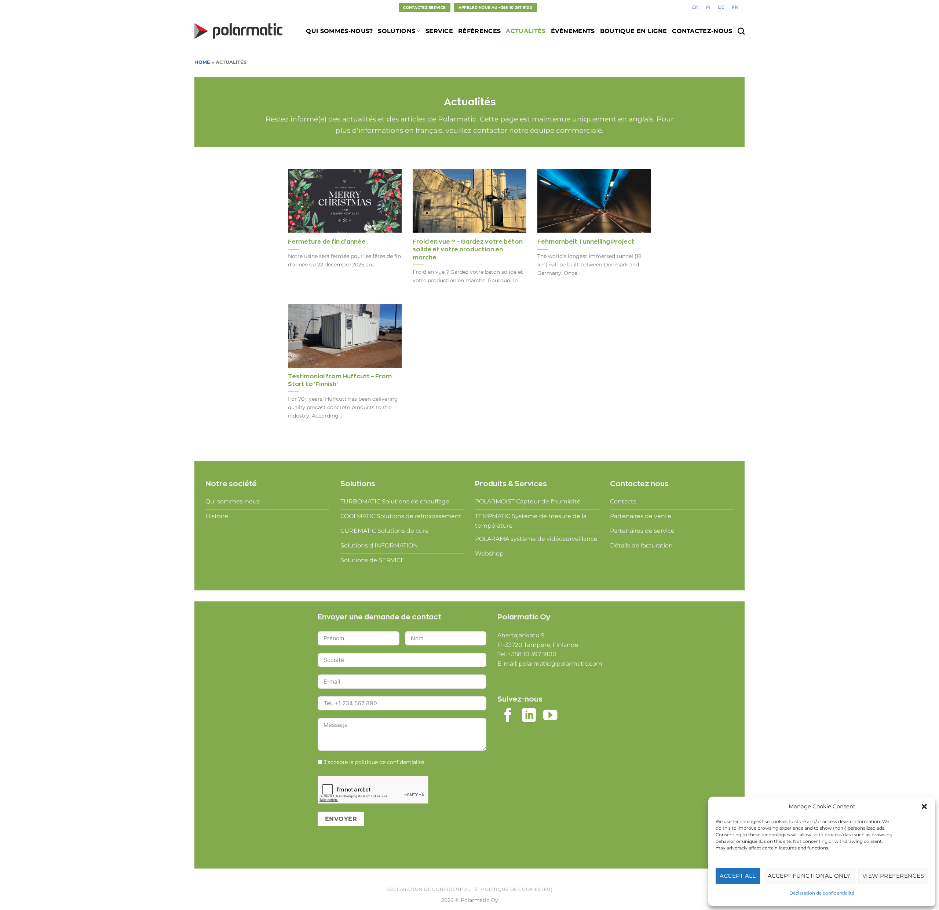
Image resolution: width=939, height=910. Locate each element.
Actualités (525, 31)
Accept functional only (809, 875)
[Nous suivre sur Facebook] (508, 716)
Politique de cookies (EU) (516, 889)
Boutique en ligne (633, 31)
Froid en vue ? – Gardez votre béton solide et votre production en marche (468, 249)
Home (202, 62)
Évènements (573, 31)
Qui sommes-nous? (339, 31)
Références (479, 31)
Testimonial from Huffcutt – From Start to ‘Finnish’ (340, 380)
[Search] (741, 31)
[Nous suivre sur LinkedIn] (529, 716)
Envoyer (341, 818)
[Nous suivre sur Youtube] (550, 716)
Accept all (738, 875)
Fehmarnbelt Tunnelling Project (585, 241)
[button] (924, 806)
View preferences (893, 875)
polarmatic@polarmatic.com (560, 663)
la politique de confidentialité (386, 762)
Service (439, 31)
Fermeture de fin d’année (327, 241)
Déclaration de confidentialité (821, 893)
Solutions (396, 31)
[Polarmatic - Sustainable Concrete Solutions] (238, 31)
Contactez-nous (702, 31)
